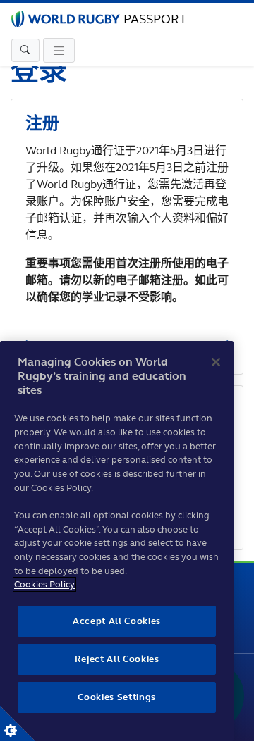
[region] (117, 541)
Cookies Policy (44, 584)
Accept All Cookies (117, 621)
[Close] (215, 362)
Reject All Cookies (117, 659)
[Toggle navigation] (25, 51)
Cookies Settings (17, 723)
